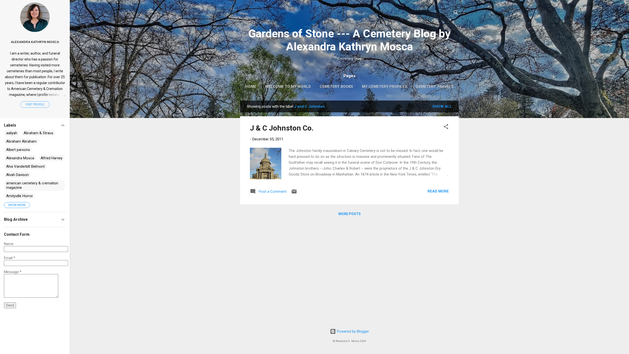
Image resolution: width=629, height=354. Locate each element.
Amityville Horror (19, 196)
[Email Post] (294, 193)
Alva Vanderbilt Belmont (25, 166)
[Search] (456, 13)
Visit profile (35, 104)
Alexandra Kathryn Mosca (35, 42)
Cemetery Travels (435, 86)
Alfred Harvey (51, 158)
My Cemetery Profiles (384, 86)
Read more (438, 191)
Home (250, 86)
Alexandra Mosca (20, 158)
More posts (349, 214)
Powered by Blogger (352, 331)
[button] (446, 127)
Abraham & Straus (38, 133)
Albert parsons (18, 150)
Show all (442, 106)
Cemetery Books (336, 86)
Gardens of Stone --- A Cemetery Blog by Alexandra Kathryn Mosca (349, 40)
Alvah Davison (17, 175)
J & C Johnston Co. (282, 128)
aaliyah (11, 133)
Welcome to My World (288, 86)
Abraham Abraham (21, 141)
